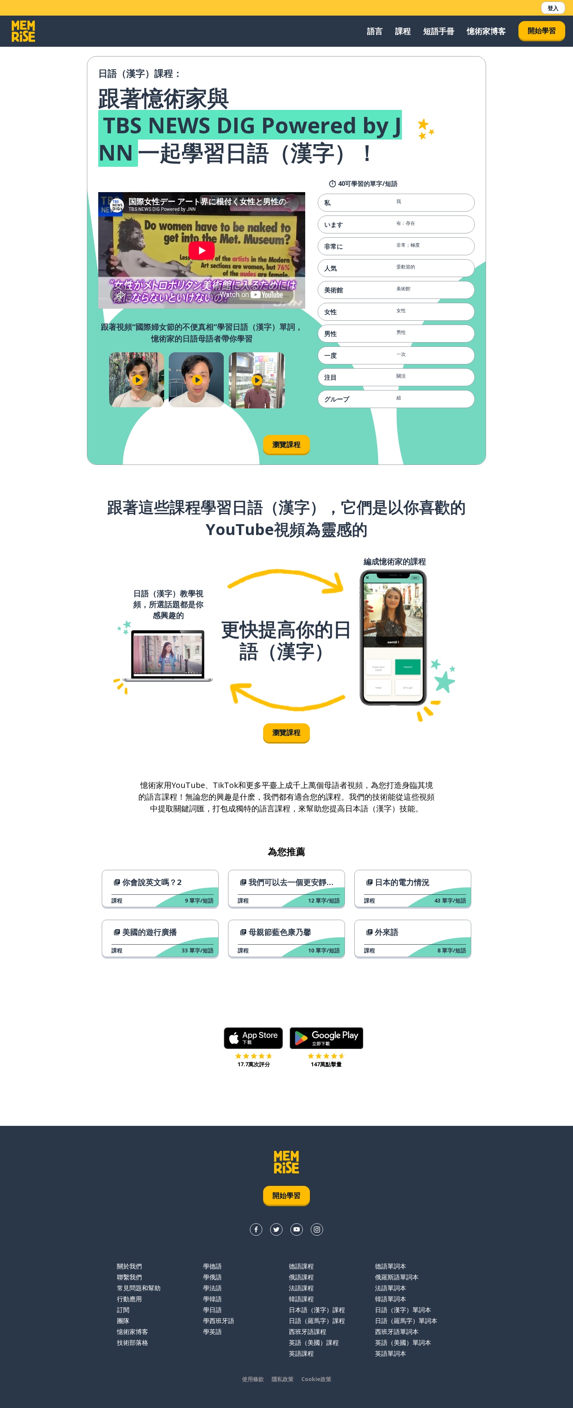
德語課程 (301, 1266)
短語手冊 (439, 31)
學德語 (212, 1266)
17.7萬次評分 (253, 1064)
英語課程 (301, 1353)
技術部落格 (132, 1342)
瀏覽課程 (286, 444)
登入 (553, 8)
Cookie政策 (316, 1379)
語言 (375, 31)
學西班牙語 (218, 1320)
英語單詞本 (390, 1353)
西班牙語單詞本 (397, 1331)
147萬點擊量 (326, 1064)
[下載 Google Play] (326, 1038)
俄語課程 (301, 1277)
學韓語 (212, 1299)
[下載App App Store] (253, 1038)
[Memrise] (23, 31)
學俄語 (212, 1277)
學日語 (212, 1310)
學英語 (212, 1331)
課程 (403, 31)
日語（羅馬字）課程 (317, 1320)
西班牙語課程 (307, 1331)
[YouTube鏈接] (296, 1229)
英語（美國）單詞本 (403, 1342)
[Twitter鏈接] (276, 1229)
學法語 (212, 1288)
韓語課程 (301, 1299)
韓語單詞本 (390, 1299)
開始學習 (542, 30)
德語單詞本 (390, 1266)
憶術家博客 (486, 31)
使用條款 (253, 1379)
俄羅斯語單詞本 (397, 1277)
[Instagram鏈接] (317, 1229)
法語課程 (301, 1288)
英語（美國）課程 (314, 1342)
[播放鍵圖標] (137, 379)
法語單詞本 (390, 1288)
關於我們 (129, 1266)
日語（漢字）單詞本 (403, 1310)
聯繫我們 (129, 1277)
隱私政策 (283, 1379)
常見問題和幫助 (139, 1288)
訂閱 (123, 1310)
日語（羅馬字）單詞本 (406, 1320)
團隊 (123, 1320)
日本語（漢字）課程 (317, 1310)
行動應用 (129, 1299)
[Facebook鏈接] (256, 1229)
